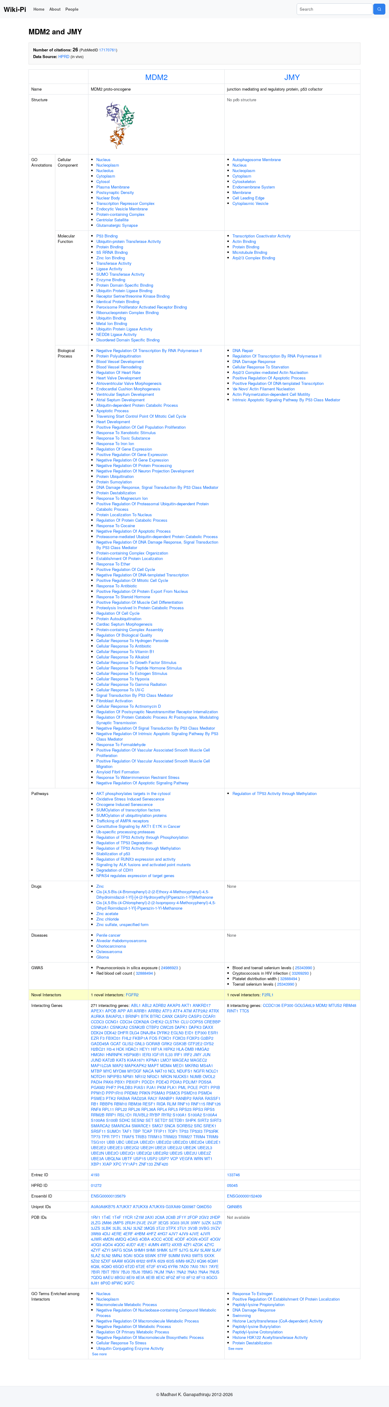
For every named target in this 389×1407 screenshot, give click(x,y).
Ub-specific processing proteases (125, 832)
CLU (184, 1022)
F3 (102, 1038)
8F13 (200, 1277)
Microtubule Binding (249, 252)
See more (99, 1353)
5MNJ (117, 1255)
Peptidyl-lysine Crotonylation (257, 1332)
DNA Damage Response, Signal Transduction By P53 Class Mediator (157, 487)
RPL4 (162, 1109)
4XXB (177, 1244)
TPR (105, 1136)
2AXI (149, 1217)
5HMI (151, 1250)
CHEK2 (157, 1022)
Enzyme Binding (110, 279)
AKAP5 (173, 1005)
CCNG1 (112, 1022)
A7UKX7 (124, 1206)
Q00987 (188, 1206)
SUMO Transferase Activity (120, 274)
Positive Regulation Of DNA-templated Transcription (278, 383)
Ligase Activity (109, 268)
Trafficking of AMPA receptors (122, 821)
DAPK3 (195, 1027)
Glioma (102, 957)
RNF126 (213, 1104)
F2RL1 (268, 994)
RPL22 (121, 1109)
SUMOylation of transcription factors (128, 810)
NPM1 (128, 1076)
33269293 (300, 973)
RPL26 (134, 1109)
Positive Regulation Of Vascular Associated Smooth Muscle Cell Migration (153, 763)
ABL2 (147, 1005)
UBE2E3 (114, 1147)
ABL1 (136, 1005)
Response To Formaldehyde (121, 744)
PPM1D (98, 1093)
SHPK (190, 1120)
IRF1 (178, 1054)
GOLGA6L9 (304, 1005)
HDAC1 (132, 1049)
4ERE (117, 1233)
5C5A (128, 1250)
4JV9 (183, 1233)
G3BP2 (207, 1038)
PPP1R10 (114, 1093)
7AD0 (184, 1266)
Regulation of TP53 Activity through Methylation (138, 848)
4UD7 (131, 1244)
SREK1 (209, 1126)
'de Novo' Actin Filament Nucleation (263, 389)
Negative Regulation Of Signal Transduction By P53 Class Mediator (155, 728)
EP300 (201, 1032)
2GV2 (204, 1217)
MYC (107, 1071)
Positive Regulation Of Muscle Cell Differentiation (139, 602)
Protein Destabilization (116, 493)
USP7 (164, 1158)
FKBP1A (140, 1038)
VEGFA (186, 1158)
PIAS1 (139, 1087)
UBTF (127, 1158)
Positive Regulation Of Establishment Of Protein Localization (286, 1299)
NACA (148, 1071)
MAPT (153, 1065)
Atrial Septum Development (120, 400)
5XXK (209, 1255)
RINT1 (232, 1011)
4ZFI (187, 1244)
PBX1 (120, 1082)
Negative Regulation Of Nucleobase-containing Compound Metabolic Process (156, 1312)
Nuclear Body (108, 198)
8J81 (95, 1283)
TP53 (183, 1131)
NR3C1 (153, 1076)
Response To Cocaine (115, 525)
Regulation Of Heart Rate (118, 372)
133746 (233, 1174)
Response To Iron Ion (115, 443)
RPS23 (185, 1109)
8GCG (211, 1277)
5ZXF (106, 1261)
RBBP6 (106, 1104)
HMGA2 (202, 1049)
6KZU (191, 1261)
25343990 (303, 967)
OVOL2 (209, 1076)
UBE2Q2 (144, 1153)
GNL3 (140, 1043)
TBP (137, 1131)
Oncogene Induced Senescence (124, 804)
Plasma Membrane (112, 187)
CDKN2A (141, 1022)
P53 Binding (107, 236)
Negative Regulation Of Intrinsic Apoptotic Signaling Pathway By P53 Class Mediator (157, 736)
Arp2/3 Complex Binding (253, 258)
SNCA (169, 1126)
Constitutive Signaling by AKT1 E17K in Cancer (138, 826)
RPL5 (173, 1109)
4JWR (96, 1239)
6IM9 (180, 1261)
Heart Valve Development (118, 378)
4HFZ (151, 1233)
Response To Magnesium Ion (122, 498)
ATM (188, 1011)
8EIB (150, 1277)
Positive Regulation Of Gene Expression (131, 454)
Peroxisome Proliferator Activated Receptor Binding (141, 307)
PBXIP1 (133, 1082)
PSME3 (98, 1098)
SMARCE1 (141, 1126)
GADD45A (100, 1043)
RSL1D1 (124, 1115)
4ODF (180, 1239)
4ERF (128, 1233)
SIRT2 (203, 1120)
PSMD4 (205, 1093)
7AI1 (203, 1266)
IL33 (169, 1054)
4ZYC (209, 1244)
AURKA (98, 1016)
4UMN (153, 1244)
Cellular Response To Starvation (260, 367)
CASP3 (194, 1016)
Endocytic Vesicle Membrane (122, 209)
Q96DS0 (204, 1206)
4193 (95, 1174)
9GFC (129, 1283)
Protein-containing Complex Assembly (130, 629)
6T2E (140, 1266)
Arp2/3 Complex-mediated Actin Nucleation (270, 372)
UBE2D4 (196, 1142)
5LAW (205, 1250)
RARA (198, 1098)
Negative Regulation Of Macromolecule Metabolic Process (147, 1321)
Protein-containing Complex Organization (132, 553)
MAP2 (117, 1065)
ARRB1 (140, 1011)
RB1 (94, 1104)
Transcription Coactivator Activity (261, 236)
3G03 (174, 1223)
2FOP (193, 1217)
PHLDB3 (125, 1087)
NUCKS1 (181, 1076)
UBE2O (112, 1153)
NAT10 (161, 1071)
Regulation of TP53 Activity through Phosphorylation (142, 837)
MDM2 (156, 76)
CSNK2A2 (119, 1027)
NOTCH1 (98, 1076)
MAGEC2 (198, 1060)
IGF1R (158, 1054)
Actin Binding (244, 241)
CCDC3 (97, 1022)
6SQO (118, 1266)
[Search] (379, 9)
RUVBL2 (140, 1115)
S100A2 (195, 1115)
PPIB (215, 1087)
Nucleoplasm (107, 165)
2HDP (215, 1217)
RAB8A (123, 1098)
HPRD (63, 56)
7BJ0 (125, 1272)
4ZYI (106, 1250)
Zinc (100, 886)
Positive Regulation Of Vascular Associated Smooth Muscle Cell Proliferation (153, 752)
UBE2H (146, 1147)
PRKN (144, 1093)
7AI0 (194, 1266)
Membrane (241, 192)
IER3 (146, 1054)
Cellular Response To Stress (121, 1343)
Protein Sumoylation (114, 482)
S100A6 (98, 1120)
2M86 (107, 1223)
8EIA (140, 1277)
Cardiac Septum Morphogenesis (124, 624)
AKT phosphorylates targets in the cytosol (133, 793)
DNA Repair (242, 350)
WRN (198, 1158)
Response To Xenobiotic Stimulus (126, 432)
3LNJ (127, 1228)
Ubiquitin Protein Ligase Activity (124, 329)
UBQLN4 (113, 1158)
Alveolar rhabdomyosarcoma (121, 940)
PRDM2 (131, 1093)
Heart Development (113, 421)
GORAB (153, 1043)
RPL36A (148, 1109)
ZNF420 (161, 1164)
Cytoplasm (105, 176)
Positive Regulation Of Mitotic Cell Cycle (132, 580)
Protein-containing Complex (120, 214)
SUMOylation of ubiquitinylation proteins (131, 815)
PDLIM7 (190, 1082)
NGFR (199, 1071)
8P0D (105, 1283)
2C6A (160, 1217)
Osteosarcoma (109, 951)
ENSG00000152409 (244, 1196)
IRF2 (188, 1054)
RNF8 (96, 1109)
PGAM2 (98, 1087)
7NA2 (181, 1272)
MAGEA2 (180, 1060)
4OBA (144, 1239)
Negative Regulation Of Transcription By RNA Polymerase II (149, 350)
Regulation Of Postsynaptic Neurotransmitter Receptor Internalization (157, 711)
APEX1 (97, 1011)
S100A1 (180, 1115)
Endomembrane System (253, 187)
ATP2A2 (200, 1011)
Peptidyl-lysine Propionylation (258, 1304)
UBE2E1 (213, 1142)
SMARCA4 (120, 1126)
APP (122, 1011)
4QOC (119, 1244)
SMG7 (157, 1126)
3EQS (163, 1223)
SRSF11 (98, 1131)
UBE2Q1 (127, 1153)
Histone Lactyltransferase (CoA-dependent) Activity (277, 1321)
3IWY (195, 1223)
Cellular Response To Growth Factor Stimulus (136, 662)
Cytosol (103, 181)
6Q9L (95, 1266)
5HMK (162, 1250)
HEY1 (144, 1049)
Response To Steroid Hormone (123, 597)
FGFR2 (132, 994)
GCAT (115, 1043)
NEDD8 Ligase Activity (116, 334)
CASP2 (180, 1016)
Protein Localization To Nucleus (124, 514)
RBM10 (120, 1104)
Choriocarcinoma (111, 946)
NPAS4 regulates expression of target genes (135, 875)
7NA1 (170, 1272)
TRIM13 (155, 1136)
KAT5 (121, 1060)
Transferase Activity (114, 263)
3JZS (95, 1228)
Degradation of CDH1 (114, 870)
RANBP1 (166, 1098)
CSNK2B (137, 1027)
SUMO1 (114, 1131)
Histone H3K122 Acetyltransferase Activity (270, 1337)
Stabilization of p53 (113, 853)
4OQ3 (96, 1244)
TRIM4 (199, 1136)
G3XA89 (173, 1206)
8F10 (180, 1277)
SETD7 (161, 1120)
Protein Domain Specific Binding (124, 285)
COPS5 (196, 1022)
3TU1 (182, 1228)
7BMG (147, 1272)
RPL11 (108, 1109)
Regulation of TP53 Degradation (124, 842)
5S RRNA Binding (112, 252)
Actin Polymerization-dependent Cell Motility (271, 394)
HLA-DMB (185, 1049)
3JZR (217, 1223)
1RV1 (95, 1217)
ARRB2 (154, 1011)
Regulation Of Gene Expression (124, 449)
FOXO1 (165, 1038)
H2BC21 (98, 1049)
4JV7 (173, 1233)
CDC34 (126, 1022)
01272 (96, 1185)
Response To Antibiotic (116, 586)
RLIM (171, 1104)
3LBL (117, 1228)
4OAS (132, 1239)
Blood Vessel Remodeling (118, 367)
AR (130, 1011)
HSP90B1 (132, 1054)
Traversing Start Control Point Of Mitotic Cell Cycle (141, 416)
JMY (292, 76)
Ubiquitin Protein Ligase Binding (124, 290)
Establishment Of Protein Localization (129, 558)
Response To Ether (113, 564)
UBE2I (160, 1147)
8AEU (108, 1277)
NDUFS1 (184, 1071)
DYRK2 (163, 1032)
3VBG (204, 1228)
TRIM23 (170, 1136)
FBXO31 (113, 1038)
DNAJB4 (148, 1032)
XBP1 (96, 1164)
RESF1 (149, 1104)
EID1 (189, 1032)
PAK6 (108, 1082)
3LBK (106, 1228)
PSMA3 (158, 1093)
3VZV (216, 1228)
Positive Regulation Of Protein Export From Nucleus (142, 591)
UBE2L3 (205, 1147)
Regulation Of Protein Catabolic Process (131, 520)
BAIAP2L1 (115, 1016)
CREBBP (212, 1022)
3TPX (171, 1228)
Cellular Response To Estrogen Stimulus (131, 673)
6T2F (151, 1266)
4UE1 (142, 1244)
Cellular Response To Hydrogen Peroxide (132, 640)
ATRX (214, 1011)
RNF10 (183, 1104)
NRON (166, 1076)
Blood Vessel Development (120, 361)
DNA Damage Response (253, 361)
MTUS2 (335, 1005)
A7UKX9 (156, 1206)
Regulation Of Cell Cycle (117, 613)
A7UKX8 (140, 1206)
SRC (198, 1126)
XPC (117, 1164)
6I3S (170, 1261)
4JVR (205, 1233)
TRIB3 (140, 1136)
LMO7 (165, 1060)
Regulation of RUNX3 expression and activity (136, 859)
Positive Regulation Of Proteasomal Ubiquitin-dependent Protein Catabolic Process (152, 506)
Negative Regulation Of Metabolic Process (133, 1326)
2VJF (152, 1223)
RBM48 (349, 1005)
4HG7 (162, 1233)
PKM (161, 1087)
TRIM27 (185, 1136)
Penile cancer (108, 935)
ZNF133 (146, 1164)
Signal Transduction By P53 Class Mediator (134, 695)
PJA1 (151, 1087)
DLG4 (134, 1032)
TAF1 (127, 1131)
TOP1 (173, 1131)
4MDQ (120, 1239)
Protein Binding (109, 247)
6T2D (130, 1266)
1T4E (106, 1217)
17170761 (107, 49)
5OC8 (139, 1255)
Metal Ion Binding (111, 323)
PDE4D (162, 1082)
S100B (112, 1120)
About (54, 9)
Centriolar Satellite (112, 220)
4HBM (139, 1233)
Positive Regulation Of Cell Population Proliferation (141, 427)
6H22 (140, 1261)
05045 (232, 1185)
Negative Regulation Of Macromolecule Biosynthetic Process (150, 1337)
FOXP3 (193, 1038)
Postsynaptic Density (115, 192)
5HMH (139, 1250)
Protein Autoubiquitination (118, 618)
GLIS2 (127, 1043)
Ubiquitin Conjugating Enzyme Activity (130, 1348)
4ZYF (96, 1250)
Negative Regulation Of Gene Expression (132, 460)
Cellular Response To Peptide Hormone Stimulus (139, 668)
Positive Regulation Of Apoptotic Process (269, 378)
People (71, 9)
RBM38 (134, 1104)
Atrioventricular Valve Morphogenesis (129, 383)
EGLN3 (177, 1032)
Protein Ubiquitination (115, 476)
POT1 (204, 1087)
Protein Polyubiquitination (118, 356)
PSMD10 (189, 1093)
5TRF (162, 1255)
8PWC (117, 1283)
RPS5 (209, 1109)
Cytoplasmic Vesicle (250, 203)
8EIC (160, 1277)
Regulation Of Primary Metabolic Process (132, 1332)
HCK (120, 1049)
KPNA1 (152, 1060)
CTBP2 (152, 1027)
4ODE (168, 1239)
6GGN (129, 1261)
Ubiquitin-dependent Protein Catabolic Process (137, 405)
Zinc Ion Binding (110, 258)
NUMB (195, 1076)
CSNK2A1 (100, 1027)
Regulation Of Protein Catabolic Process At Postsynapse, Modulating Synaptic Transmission (157, 719)
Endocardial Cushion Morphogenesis (128, 389)
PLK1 (172, 1087)
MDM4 (166, 1065)
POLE (193, 1087)
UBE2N (97, 1153)
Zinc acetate (107, 913)
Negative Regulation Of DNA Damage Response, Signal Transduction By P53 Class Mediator (157, 544)
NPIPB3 (114, 1076)
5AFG (117, 1250)
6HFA (151, 1261)
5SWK (150, 1255)
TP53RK (211, 1131)
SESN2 (137, 1120)
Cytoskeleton (244, 181)
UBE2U (190, 1153)
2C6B (171, 1217)
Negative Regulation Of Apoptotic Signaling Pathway (142, 783)
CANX (167, 1016)
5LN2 (106, 1255)
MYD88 (119, 1071)
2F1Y (181, 1217)
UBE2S (176, 1153)
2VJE (141, 1223)
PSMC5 (173, 1093)
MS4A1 (206, 1065)
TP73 (95, 1136)
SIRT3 (215, 1120)
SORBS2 (185, 1126)
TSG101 (98, 1142)
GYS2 (209, 1043)
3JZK (206, 1223)
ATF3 (167, 1011)
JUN (206, 1054)
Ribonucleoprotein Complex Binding (127, 312)
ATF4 (177, 1011)
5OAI (128, 1255)
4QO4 (107, 1244)
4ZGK (198, 1244)
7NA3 (192, 1272)
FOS (153, 1038)
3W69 (96, 1233)
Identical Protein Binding (117, 301)
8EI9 (130, 1277)
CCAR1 (209, 1016)
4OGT (203, 1239)
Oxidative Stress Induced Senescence (130, 799)
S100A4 (210, 1115)
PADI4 (96, 1082)
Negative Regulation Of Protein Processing (134, 465)
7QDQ (96, 1277)
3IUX (185, 1223)
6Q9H (213, 1261)
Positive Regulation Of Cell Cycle (125, 569)
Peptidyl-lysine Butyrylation (256, 1326)
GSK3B (180, 1043)
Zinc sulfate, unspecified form (122, 924)
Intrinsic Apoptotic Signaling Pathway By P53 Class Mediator (286, 400)
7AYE (214, 1266)
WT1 (208, 1158)
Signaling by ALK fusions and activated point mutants (143, 864)
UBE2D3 (180, 1142)
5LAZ (95, 1255)
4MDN (108, 1239)
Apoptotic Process (112, 410)
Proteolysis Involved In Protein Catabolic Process (140, 607)
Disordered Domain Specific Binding (128, 340)
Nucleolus (105, 170)
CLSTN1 (172, 1022)
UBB (111, 1142)
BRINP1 (133, 1016)
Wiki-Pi (15, 9)
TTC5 (244, 1011)
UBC (120, 1142)
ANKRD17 (202, 1005)
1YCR (127, 1217)
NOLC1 (212, 1071)
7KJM (159, 1272)
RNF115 (198, 1104)
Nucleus (103, 159)
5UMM (174, 1255)
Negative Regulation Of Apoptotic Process (133, 531)
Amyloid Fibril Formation (117, 772)
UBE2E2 (98, 1147)
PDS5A (205, 1082)
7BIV (115, 1272)
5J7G (183, 1250)
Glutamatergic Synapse (117, 225)
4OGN (191, 1239)
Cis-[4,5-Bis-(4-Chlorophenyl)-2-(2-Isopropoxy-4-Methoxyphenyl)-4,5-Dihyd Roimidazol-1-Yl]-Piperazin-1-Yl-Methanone (156, 905)
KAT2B (108, 1060)
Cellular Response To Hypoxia (122, 679)
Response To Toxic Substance (123, 438)
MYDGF (134, 1071)
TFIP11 (160, 1131)
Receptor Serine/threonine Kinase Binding (133, 296)
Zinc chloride (107, 919)
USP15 (139, 1158)
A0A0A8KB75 (103, 1206)
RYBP (155, 1115)
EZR (95, 1038)
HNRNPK (114, 1054)
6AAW (117, 1261)
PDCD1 (148, 1082)
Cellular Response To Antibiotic (123, 646)
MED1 (178, 1065)
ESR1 (213, 1032)
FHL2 (126, 1038)
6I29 (161, 1261)
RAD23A (138, 1098)
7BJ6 (135, 1272)
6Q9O (107, 1266)
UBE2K (189, 1147)
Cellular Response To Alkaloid (122, 657)
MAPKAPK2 (135, 1065)
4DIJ (106, 1233)
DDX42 (110, 1032)
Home (38, 9)
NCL (172, 1071)
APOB (110, 1011)
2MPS (118, 1223)
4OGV (215, 1239)
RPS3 (198, 1109)
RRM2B (98, 1115)
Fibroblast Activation (114, 701)
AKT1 (186, 1005)
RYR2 (166, 1115)
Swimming (241, 1315)
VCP (174, 1158)
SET (149, 1120)
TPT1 (115, 1136)
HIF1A (156, 1049)
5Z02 (95, 1261)
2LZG (96, 1223)
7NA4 (203, 1272)
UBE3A (97, 1158)
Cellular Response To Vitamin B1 (125, 651)
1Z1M (139, 1217)
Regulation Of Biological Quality (124, 635)
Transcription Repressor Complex (125, 203)
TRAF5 (128, 1136)
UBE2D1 (147, 1142)
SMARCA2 (100, 1126)
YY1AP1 (130, 1164)
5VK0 (186, 1255)
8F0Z (170, 1277)
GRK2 (166, 1043)
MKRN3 (192, 1065)
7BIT (105, 1272)
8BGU (120, 1277)
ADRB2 (159, 1005)
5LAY (216, 1250)
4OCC (156, 1239)
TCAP (147, 1131)
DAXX (208, 1027)
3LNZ (138, 1228)
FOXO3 (179, 1038)
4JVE (194, 1233)
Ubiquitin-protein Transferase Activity (128, 241)
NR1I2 (140, 1076)
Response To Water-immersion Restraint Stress (138, 777)
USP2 (152, 1158)
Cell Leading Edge (248, 198)
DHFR (123, 1032)
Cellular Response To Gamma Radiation (131, 684)
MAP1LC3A (101, 1065)
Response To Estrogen (252, 1293)
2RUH (130, 1223)
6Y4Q (162, 1266)
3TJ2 (160, 1228)
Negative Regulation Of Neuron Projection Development (145, 471)
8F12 (190, 1277)
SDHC (124, 1120)
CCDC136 (271, 1005)
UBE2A (132, 1142)
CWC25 (167, 1027)
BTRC (155, 1016)
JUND (96, 1060)
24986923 (169, 967)
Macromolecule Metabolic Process (126, 1304)
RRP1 (111, 1115)
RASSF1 (212, 1098)
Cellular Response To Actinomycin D (128, 706)
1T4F (116, 1217)
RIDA (161, 1104)
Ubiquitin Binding (111, 318)
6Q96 (201, 1261)
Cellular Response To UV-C (120, 690)
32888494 (144, 973)
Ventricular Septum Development (125, 394)
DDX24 (97, 1032)
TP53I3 (196, 1131)
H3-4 (111, 1049)
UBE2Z (204, 1153)
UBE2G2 (131, 1147)
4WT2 (165, 1244)
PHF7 (111, 1087)
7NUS (214, 1272)
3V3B (193, 1228)
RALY (152, 1098)
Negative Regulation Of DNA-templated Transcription (142, 575)
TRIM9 (212, 1136)
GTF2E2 (195, 1043)
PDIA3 (176, 1082)
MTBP (96, 1071)
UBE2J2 (174, 1147)
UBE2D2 (163, 1142)
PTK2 (111, 1098)
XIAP (107, 1164)
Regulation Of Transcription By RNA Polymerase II (277, 356)
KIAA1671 (136, 1060)
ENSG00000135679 (108, 1196)
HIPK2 (169, 1049)
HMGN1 (98, 1054)
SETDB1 (176, 1120)
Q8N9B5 (234, 1206)
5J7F (173, 1250)
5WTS (197, 1255)
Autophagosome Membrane (256, 159)
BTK (145, 1016)
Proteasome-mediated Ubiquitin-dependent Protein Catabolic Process (157, 536)
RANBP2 (183, 1098)
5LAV (194, 1250)
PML (182, 1087)
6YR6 (173, 1266)
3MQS (149, 1228)
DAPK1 (181, 1027)
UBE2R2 (160, 1153)
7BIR (95, 1272)
